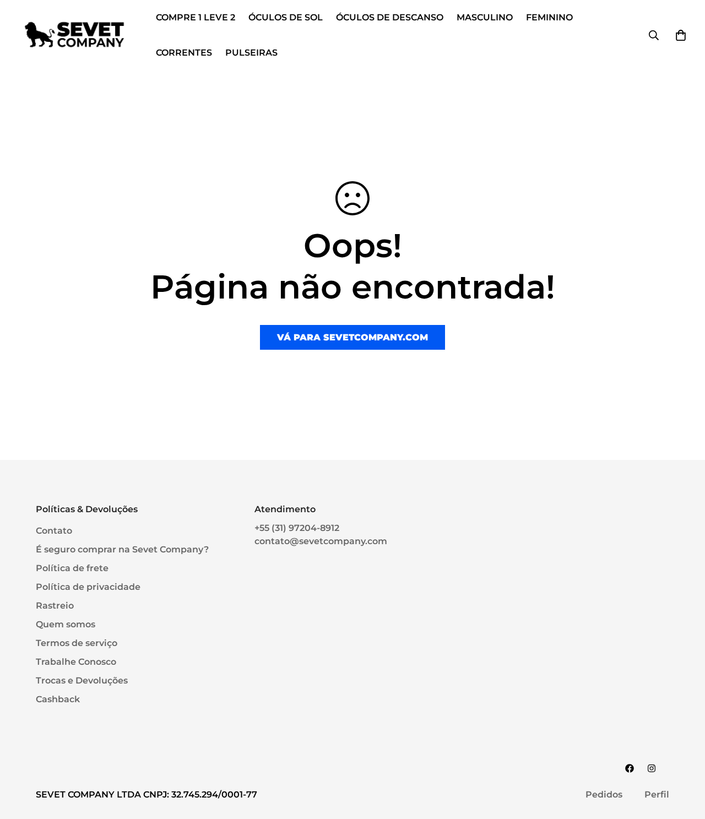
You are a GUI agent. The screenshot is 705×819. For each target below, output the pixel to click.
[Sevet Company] (74, 35)
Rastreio (55, 605)
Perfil (656, 794)
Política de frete (72, 568)
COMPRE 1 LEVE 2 (195, 17)
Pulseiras (251, 52)
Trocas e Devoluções (82, 680)
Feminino (549, 17)
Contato (54, 530)
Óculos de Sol (285, 17)
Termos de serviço (76, 643)
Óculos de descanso (389, 17)
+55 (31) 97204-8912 (296, 528)
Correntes (184, 52)
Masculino (485, 17)
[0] (680, 35)
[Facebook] (629, 768)
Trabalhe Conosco (76, 662)
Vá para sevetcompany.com (352, 337)
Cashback (58, 699)
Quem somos (65, 624)
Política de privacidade (88, 587)
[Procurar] (653, 35)
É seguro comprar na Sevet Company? (122, 549)
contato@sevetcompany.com (320, 541)
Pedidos (603, 794)
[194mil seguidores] (651, 768)
